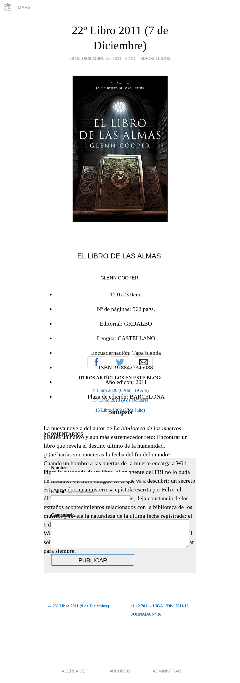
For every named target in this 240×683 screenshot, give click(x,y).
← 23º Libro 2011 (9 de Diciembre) (78, 606)
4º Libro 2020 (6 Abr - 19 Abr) (120, 390)
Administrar (167, 671)
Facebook (96, 362)
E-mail (73, 491)
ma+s (24, 7)
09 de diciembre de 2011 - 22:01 (102, 58)
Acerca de (73, 671)
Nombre (59, 467)
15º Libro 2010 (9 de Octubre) (120, 400)
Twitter (120, 362)
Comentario (63, 514)
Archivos (120, 671)
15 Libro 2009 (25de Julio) (120, 410)
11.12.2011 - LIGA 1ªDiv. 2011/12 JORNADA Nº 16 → (159, 610)
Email (143, 362)
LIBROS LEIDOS (155, 58)
